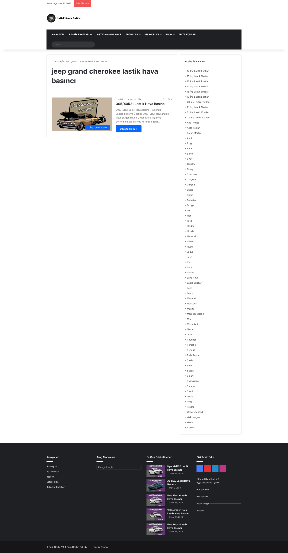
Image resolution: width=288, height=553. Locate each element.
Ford (189, 221)
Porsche (191, 345)
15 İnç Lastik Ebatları (198, 76)
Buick (190, 153)
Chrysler (191, 179)
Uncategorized (195, 412)
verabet (200, 510)
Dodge (190, 205)
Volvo (190, 422)
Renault (191, 350)
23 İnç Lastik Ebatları (198, 117)
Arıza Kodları (187, 34)
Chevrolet (192, 174)
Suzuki (190, 391)
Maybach (192, 303)
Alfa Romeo (193, 122)
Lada (189, 267)
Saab (189, 360)
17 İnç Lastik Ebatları (198, 86)
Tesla (190, 396)
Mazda (190, 308)
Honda (190, 231)
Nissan (190, 329)
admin (121, 99)
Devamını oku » (128, 128)
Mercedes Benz (195, 313)
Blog (169, 34)
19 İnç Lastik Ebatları (198, 97)
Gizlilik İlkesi (52, 481)
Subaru (191, 386)
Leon (189, 288)
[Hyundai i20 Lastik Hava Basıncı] (155, 471)
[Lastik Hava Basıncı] (64, 18)
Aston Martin (194, 133)
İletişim (50, 476)
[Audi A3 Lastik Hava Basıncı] (155, 485)
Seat (189, 365)
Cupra (190, 189)
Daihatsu (191, 200)
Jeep (189, 257)
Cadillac (191, 164)
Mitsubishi (192, 324)
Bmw (189, 148)
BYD (189, 159)
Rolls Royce (193, 355)
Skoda (190, 370)
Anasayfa (58, 34)
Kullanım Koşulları (55, 487)
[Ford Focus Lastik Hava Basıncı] (155, 529)
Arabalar (132, 34)
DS (188, 210)
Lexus (190, 293)
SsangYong (193, 381)
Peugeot (191, 339)
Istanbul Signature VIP (207, 479)
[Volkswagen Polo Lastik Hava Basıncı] (155, 514)
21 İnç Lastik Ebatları (198, 107)
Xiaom (190, 427)
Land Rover (193, 277)
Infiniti (190, 241)
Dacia (190, 195)
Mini (189, 319)
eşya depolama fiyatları (208, 482)
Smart (190, 375)
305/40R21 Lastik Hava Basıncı (141, 104)
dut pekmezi (202, 489)
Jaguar (190, 251)
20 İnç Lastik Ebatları (198, 102)
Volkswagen (193, 417)
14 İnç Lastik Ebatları (198, 71)
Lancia (190, 272)
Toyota (190, 407)
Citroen (191, 184)
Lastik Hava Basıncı (108, 34)
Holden (190, 226)
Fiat (189, 215)
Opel (189, 334)
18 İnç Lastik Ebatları (198, 91)
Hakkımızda (52, 471)
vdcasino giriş (203, 503)
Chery (190, 169)
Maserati (191, 298)
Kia (188, 262)
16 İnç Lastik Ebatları (198, 81)
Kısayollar (151, 34)
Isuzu (190, 246)
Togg (189, 401)
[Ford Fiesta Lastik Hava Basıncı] (155, 500)
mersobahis (202, 496)
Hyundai (191, 236)
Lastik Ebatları (79, 34)
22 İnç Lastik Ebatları (198, 112)
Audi (189, 138)
